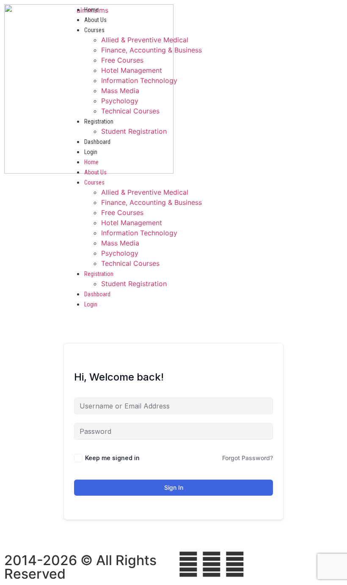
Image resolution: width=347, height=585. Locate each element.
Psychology (119, 101)
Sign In (173, 487)
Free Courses (122, 60)
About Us (95, 20)
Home (91, 9)
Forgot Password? (247, 457)
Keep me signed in (112, 457)
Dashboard (97, 141)
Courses (94, 30)
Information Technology (139, 80)
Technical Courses (130, 111)
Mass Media (120, 90)
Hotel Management (131, 70)
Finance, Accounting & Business (151, 50)
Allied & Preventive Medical (144, 40)
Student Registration (134, 131)
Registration (98, 121)
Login (90, 152)
